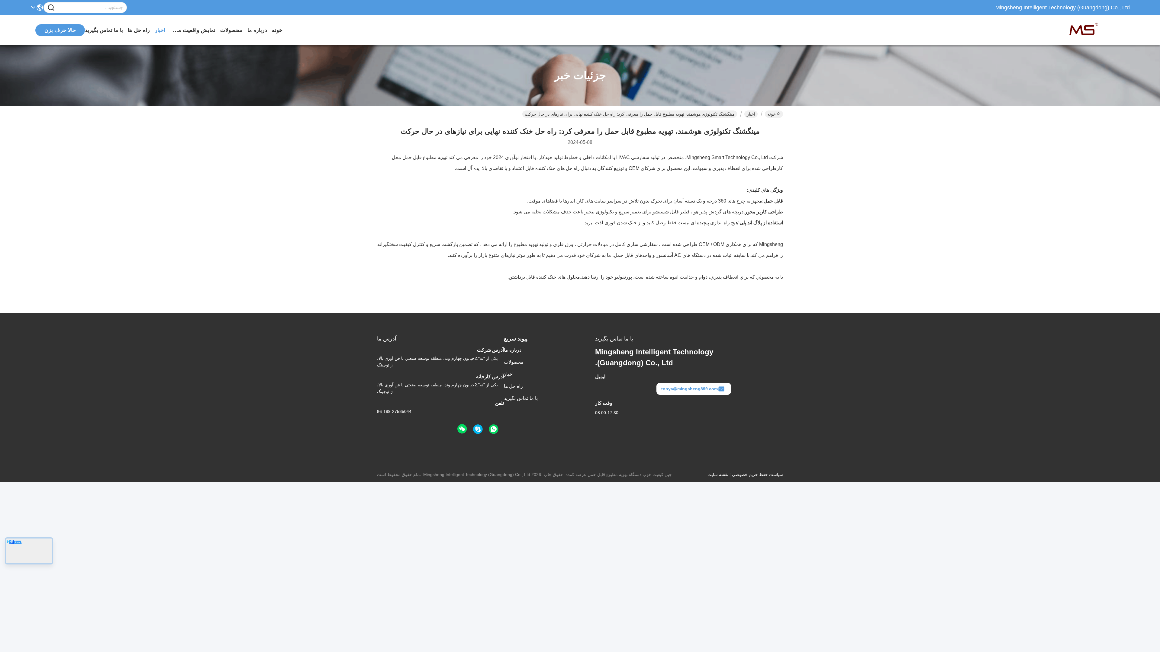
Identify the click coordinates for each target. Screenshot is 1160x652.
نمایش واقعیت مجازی (192, 30)
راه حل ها (139, 30)
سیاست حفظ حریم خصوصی (757, 474)
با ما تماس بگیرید (104, 30)
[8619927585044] (493, 429)
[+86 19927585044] (477, 429)
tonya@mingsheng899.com (689, 388)
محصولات (231, 30)
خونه (277, 30)
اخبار (160, 30)
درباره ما (257, 30)
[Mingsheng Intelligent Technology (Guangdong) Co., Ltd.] (1096, 30)
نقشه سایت (717, 474)
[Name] (51, 7)
